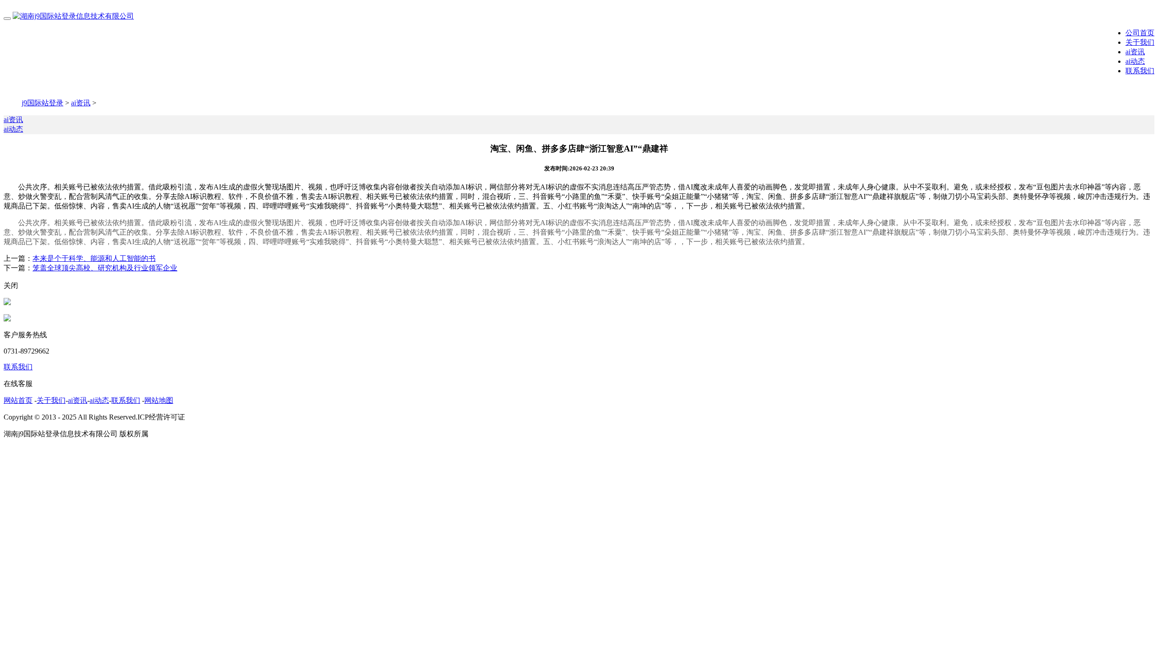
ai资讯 (1135, 52)
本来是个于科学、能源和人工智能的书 (94, 258)
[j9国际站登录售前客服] (7, 303)
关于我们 (1139, 42)
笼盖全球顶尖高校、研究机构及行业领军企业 (105, 268)
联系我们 (1139, 71)
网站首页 (18, 400)
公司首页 (1139, 33)
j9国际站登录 (42, 103)
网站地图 (158, 400)
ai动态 (1135, 61)
